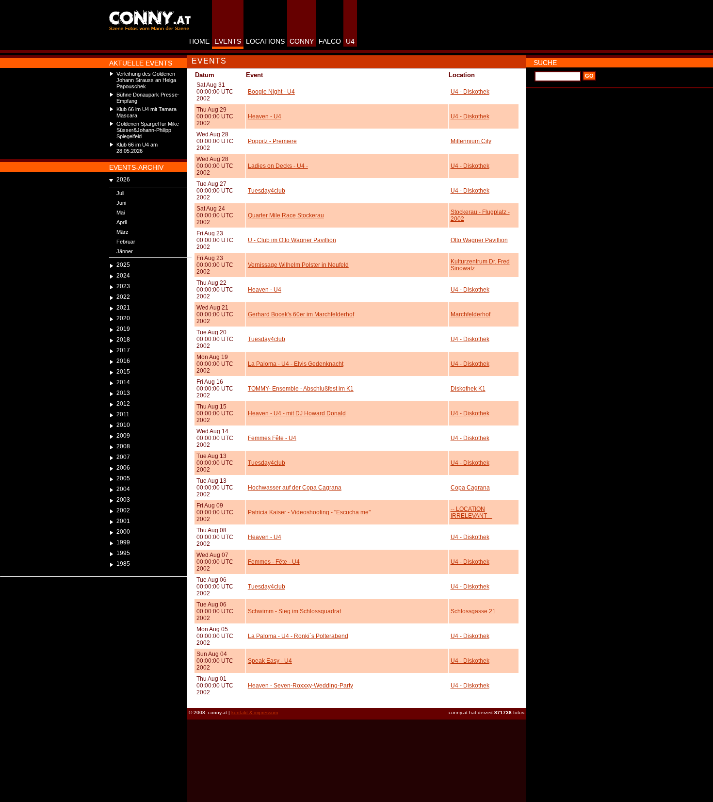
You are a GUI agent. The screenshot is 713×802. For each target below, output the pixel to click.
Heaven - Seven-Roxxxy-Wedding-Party (300, 685)
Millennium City (471, 141)
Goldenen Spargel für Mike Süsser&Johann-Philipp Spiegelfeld (147, 130)
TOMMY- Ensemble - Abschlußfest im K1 (301, 388)
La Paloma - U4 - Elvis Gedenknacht (295, 363)
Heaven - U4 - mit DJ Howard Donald (297, 413)
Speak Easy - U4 (270, 660)
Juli (120, 193)
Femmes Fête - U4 (272, 438)
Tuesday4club (266, 190)
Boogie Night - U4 (271, 91)
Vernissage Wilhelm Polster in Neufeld (298, 265)
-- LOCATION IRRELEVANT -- (471, 512)
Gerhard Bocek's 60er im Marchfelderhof (301, 314)
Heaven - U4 (264, 116)
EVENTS (227, 41)
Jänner (124, 251)
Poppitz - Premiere (272, 141)
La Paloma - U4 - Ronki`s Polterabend (298, 636)
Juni (121, 203)
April (121, 222)
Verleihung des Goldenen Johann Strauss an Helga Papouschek (146, 80)
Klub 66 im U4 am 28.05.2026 (137, 148)
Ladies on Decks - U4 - (278, 166)
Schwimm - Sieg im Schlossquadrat (294, 611)
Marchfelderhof (470, 314)
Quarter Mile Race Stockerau (286, 215)
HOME (199, 41)
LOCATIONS (265, 41)
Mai (120, 212)
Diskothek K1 (468, 388)
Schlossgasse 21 (473, 611)
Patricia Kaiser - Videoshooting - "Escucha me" (309, 512)
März (122, 232)
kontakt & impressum (254, 712)
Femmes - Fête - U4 (274, 561)
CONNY (302, 41)
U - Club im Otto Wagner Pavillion (292, 240)
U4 (350, 41)
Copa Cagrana (470, 487)
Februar (125, 242)
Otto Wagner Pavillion (479, 240)
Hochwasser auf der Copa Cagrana (294, 487)
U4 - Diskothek (470, 91)
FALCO (330, 41)
